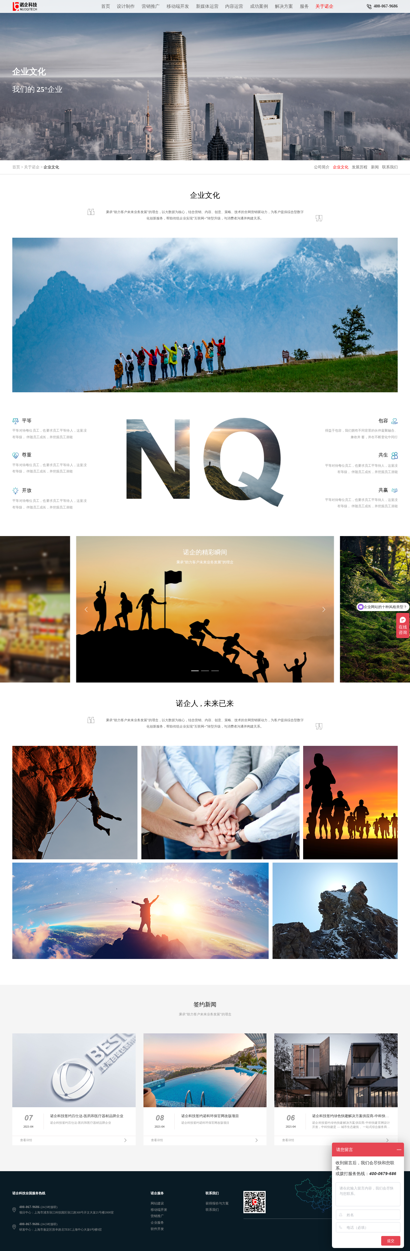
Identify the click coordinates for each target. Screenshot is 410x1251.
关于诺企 (324, 6)
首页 (105, 6)
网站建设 (157, 1203)
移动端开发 (178, 6)
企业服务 (157, 1222)
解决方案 (284, 6)
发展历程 (359, 167)
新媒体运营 (207, 6)
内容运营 (234, 6)
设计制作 (126, 6)
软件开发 (157, 1229)
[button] (86, 609)
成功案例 (259, 6)
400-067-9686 (386, 6)
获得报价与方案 (217, 1203)
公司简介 (322, 167)
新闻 (375, 167)
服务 (304, 6)
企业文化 (340, 167)
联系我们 (390, 167)
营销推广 (151, 6)
